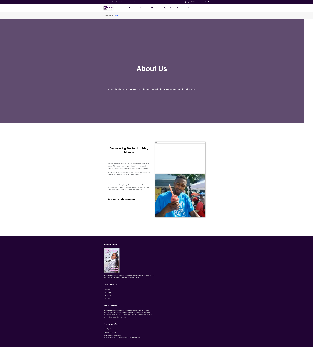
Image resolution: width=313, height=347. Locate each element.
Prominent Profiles (175, 8)
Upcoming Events (189, 8)
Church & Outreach (132, 8)
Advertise (124, 2)
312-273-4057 (112, 332)
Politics (153, 8)
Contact (132, 2)
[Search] (208, 8)
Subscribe (115, 2)
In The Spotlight (162, 8)
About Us (106, 2)
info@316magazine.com (114, 335)
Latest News (144, 8)
